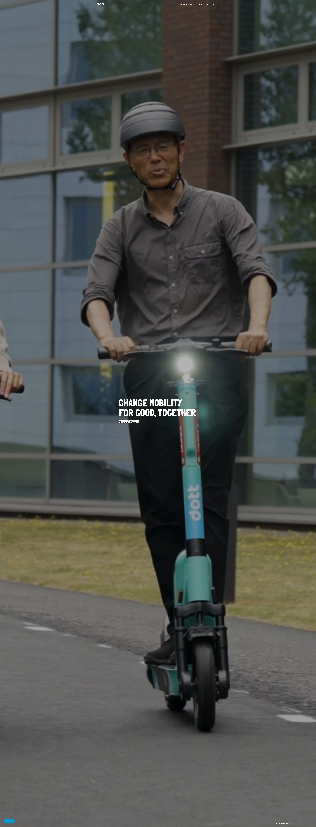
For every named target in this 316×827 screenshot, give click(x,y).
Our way (192, 4)
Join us (200, 4)
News (206, 4)
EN (217, 4)
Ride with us (183, 4)
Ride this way (282, 823)
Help (212, 4)
